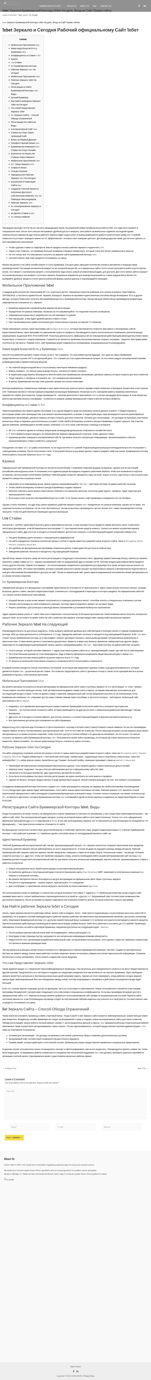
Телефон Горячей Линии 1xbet (25, 143)
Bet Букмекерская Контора (23, 66)
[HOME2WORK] (12, 5)
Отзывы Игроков (19, 171)
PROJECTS (71, 6)
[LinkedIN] (77, 1371)
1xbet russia (23, 15)
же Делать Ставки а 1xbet (23, 213)
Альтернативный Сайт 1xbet (24, 129)
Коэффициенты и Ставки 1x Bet (26, 55)
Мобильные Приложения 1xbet (25, 76)
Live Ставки (16, 62)
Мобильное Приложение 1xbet (25, 45)
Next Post (143, 1068)
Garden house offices (50, 6)
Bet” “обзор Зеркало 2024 (22, 164)
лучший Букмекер (19, 97)
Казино (14, 59)
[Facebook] (139, 6)
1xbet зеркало (35, 302)
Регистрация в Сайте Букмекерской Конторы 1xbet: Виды (24, 90)
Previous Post (9, 1068)
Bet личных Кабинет (20, 216)
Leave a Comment (9, 15)
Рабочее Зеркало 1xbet (21, 202)
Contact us (105, 6)
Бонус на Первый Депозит (23, 139)
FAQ (94, 6)
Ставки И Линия (19, 167)
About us (84, 6)
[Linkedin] (145, 6)
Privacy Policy (88, 1376)
